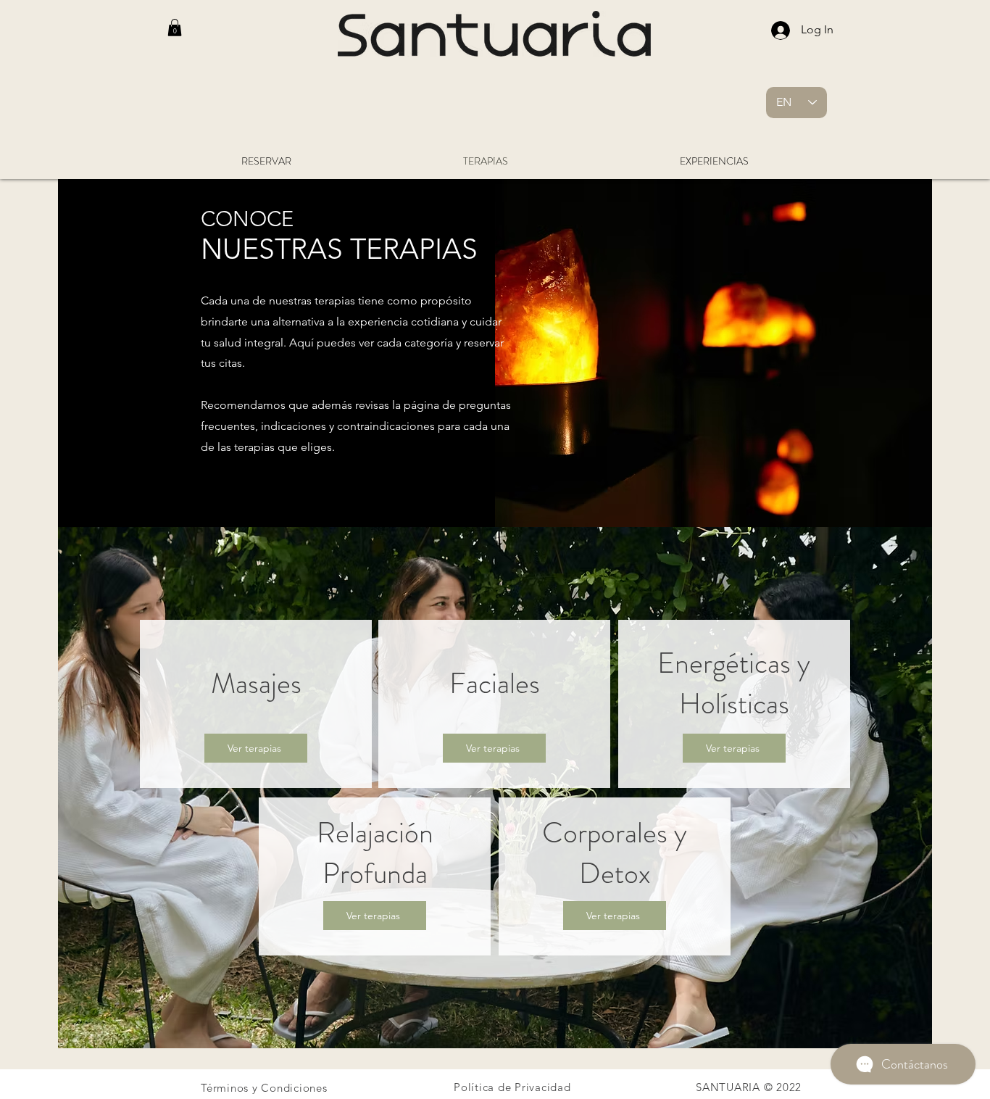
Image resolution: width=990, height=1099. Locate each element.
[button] (174, 27)
